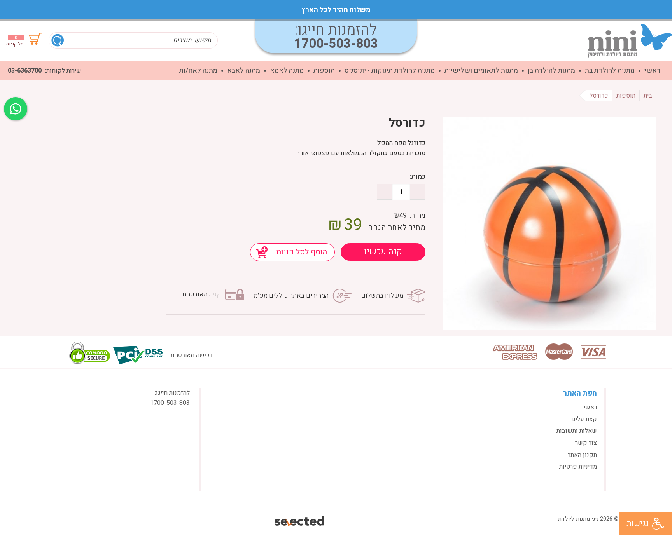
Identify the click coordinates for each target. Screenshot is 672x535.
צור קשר (586, 443)
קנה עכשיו (383, 252)
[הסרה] (384, 192)
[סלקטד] (300, 522)
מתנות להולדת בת (610, 70)
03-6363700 (25, 70)
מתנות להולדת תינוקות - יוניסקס (390, 70)
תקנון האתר (582, 455)
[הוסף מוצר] (417, 192)
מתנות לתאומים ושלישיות (481, 70)
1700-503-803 (336, 43)
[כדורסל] (549, 223)
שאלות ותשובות (576, 431)
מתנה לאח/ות (198, 70)
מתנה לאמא (287, 70)
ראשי (652, 70)
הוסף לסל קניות (301, 252)
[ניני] (630, 40)
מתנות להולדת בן (551, 70)
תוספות (324, 70)
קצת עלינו (584, 419)
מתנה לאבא (243, 70)
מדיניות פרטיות (578, 466)
